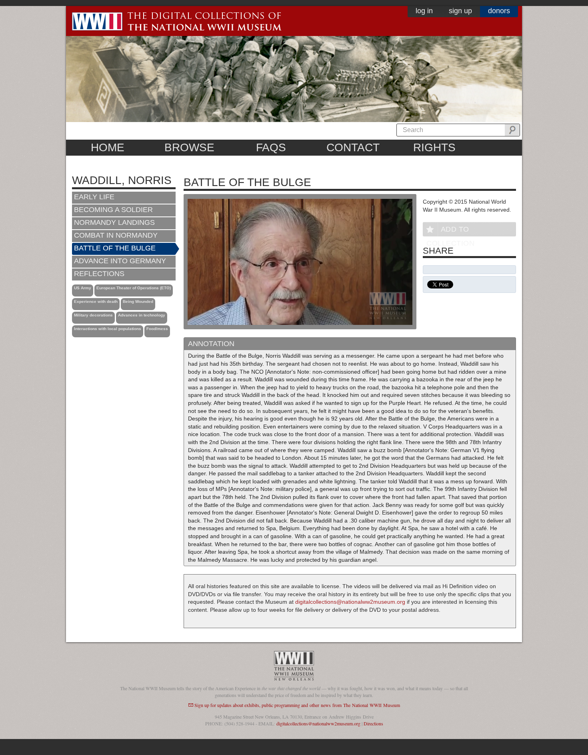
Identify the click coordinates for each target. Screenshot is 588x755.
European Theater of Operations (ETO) (133, 288)
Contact (353, 147)
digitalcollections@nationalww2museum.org (350, 602)
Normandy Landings (114, 222)
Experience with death (96, 301)
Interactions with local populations (107, 328)
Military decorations (93, 315)
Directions (373, 723)
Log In (424, 11)
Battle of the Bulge (115, 248)
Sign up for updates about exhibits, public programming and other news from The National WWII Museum (297, 705)
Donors (499, 11)
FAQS (271, 147)
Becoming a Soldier (113, 210)
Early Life (94, 197)
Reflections (99, 274)
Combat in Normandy (116, 235)
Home (107, 147)
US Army (82, 288)
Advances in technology (141, 315)
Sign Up (460, 11)
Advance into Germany (120, 261)
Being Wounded (138, 301)
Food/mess (157, 328)
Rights (434, 147)
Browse (189, 147)
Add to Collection (450, 230)
